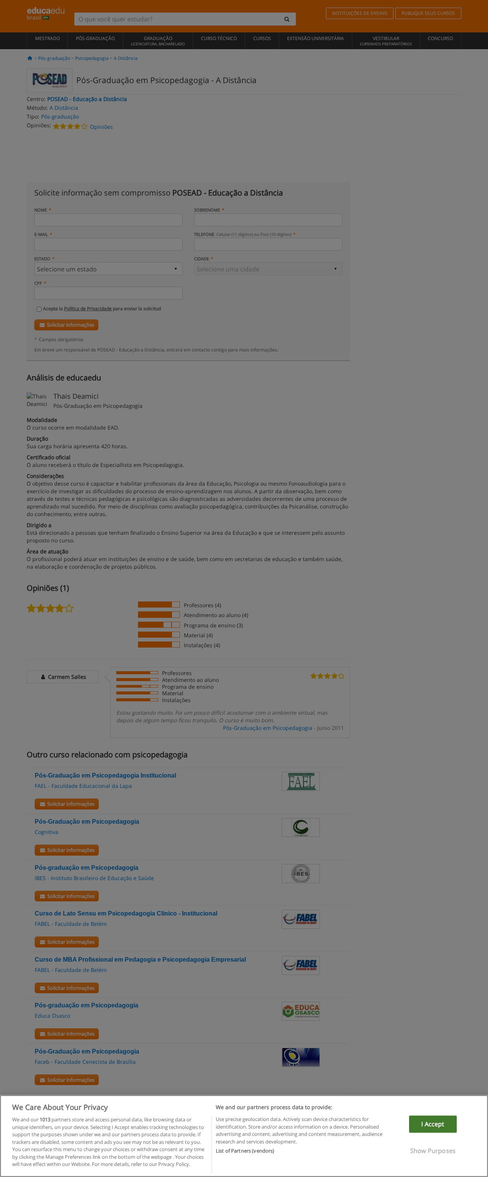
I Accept (432, 1124)
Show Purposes (433, 1151)
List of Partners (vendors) (245, 1150)
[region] (244, 1136)
